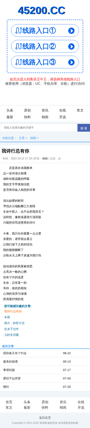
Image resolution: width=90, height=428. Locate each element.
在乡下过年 (11, 329)
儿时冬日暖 (11, 335)
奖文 (80, 110)
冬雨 (7, 317)
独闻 (45, 117)
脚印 (6, 386)
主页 (22, 138)
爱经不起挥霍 (12, 378)
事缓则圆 (9, 370)
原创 (27, 110)
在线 (62, 110)
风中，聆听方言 (14, 323)
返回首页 (45, 417)
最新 (9, 117)
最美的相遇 (10, 361)
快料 (27, 117)
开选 (62, 117)
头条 (9, 110)
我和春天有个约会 (15, 353)
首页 (9, 402)
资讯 (45, 110)
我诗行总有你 (13, 311)
